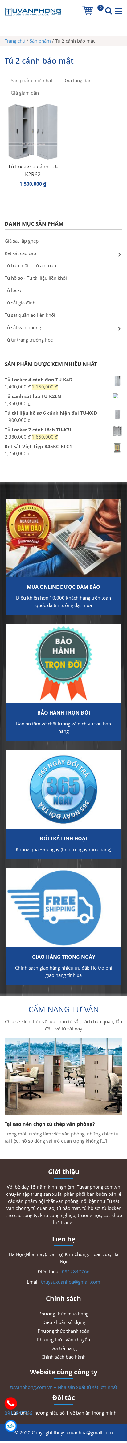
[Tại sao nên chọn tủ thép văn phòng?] (63, 1076)
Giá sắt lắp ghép (22, 241)
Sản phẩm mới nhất (31, 80)
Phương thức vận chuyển (63, 1339)
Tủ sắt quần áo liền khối (30, 315)
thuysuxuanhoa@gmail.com (70, 1282)
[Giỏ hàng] (87, 10)
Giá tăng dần (78, 80)
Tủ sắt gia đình (20, 302)
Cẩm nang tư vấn (63, 1009)
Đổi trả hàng (64, 1348)
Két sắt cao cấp (20, 253)
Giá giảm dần (25, 93)
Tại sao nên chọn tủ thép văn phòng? (50, 1124)
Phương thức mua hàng (63, 1313)
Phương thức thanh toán (63, 1331)
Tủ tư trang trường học (29, 340)
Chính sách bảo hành (63, 1357)
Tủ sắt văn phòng (23, 327)
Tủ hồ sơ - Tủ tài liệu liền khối (36, 278)
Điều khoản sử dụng (63, 1322)
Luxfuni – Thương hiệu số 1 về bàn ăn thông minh (64, 1413)
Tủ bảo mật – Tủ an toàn (30, 265)
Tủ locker (14, 290)
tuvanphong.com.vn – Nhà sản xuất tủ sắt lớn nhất (63, 1387)
